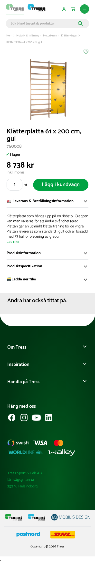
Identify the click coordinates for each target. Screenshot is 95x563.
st (25, 185)
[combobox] (43, 23)
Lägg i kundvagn (61, 184)
